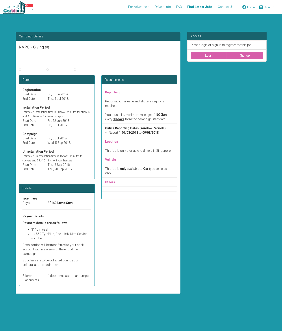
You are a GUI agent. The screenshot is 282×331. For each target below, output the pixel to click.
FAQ (179, 7)
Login (209, 55)
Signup (245, 55)
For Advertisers (139, 7)
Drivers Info (163, 7)
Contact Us (226, 7)
